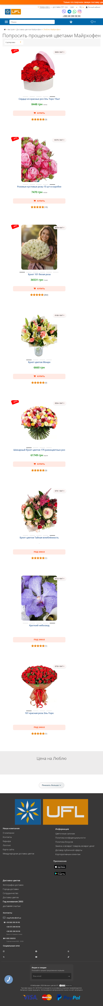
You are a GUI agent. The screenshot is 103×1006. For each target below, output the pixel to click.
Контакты (7, 837)
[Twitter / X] (4, 957)
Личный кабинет (94, 7)
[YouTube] (36, 957)
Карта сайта (8, 849)
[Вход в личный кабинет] (86, 7)
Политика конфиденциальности (70, 837)
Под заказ (39, 552)
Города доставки (11, 889)
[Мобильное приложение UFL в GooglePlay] (60, 873)
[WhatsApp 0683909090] (75, 12)
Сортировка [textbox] (10, 42)
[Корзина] (70, 22)
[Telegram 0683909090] (69, 12)
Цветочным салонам (65, 833)
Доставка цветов (11, 897)
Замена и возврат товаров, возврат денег (75, 846)
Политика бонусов (64, 841)
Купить (41, 113)
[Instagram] (79, 12)
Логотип (7, 845)
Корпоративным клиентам (67, 854)
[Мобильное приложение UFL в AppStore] (60, 866)
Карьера (7, 841)
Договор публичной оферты (68, 850)
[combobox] (13, 42)
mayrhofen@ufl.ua (14, 918)
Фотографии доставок (13, 885)
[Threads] (69, 951)
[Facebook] (36, 951)
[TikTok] (69, 957)
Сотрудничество (10, 893)
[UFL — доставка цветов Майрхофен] (13, 11)
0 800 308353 (10, 938)
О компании (8, 833)
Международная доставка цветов (18, 853)
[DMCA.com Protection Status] (65, 985)
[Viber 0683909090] (64, 12)
